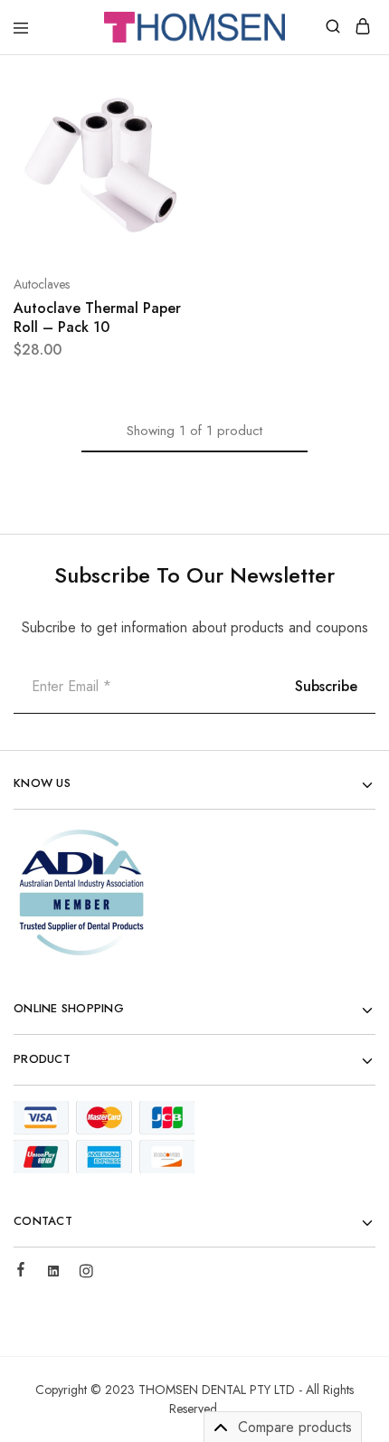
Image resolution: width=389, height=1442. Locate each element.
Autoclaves (42, 284)
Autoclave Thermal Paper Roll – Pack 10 (97, 317)
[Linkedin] (53, 1274)
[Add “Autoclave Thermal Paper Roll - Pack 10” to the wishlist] (155, 161)
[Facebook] (21, 1272)
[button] (155, 94)
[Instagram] (86, 1274)
